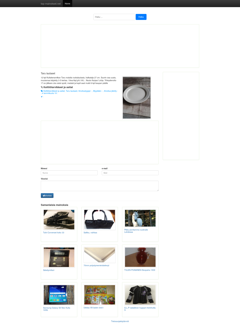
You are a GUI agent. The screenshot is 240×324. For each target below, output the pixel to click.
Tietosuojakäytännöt (120, 321)
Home (67, 3)
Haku (141, 16)
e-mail (105, 168)
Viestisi (44, 178)
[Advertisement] (120, 45)
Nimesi (44, 168)
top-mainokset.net (51, 3)
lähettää (48, 195)
